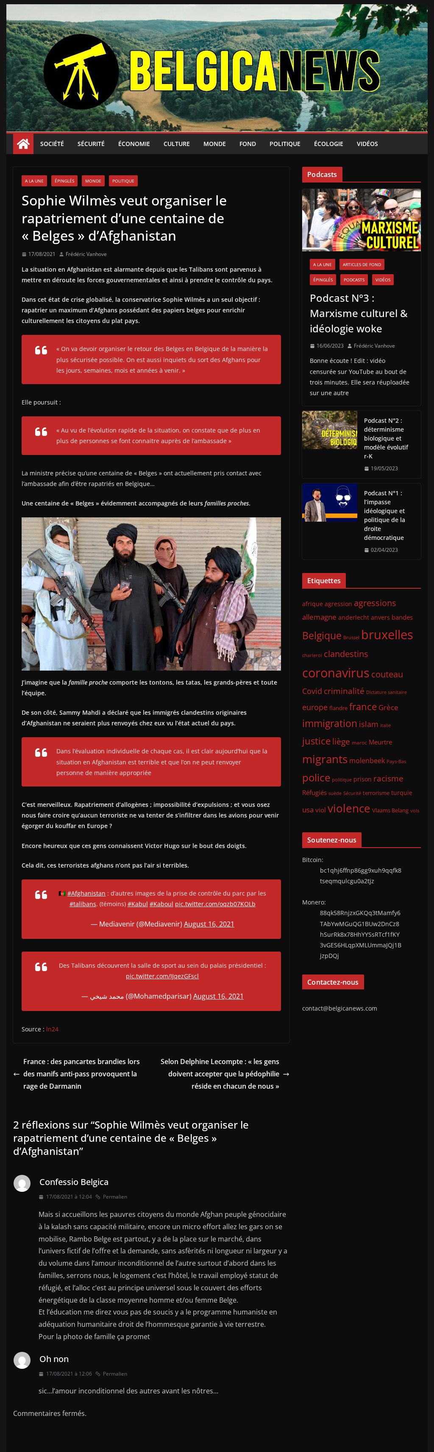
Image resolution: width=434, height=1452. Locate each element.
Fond (247, 144)
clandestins (346, 654)
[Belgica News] (216, 10)
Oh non (54, 1359)
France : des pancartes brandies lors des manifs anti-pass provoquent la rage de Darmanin (81, 1074)
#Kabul (138, 904)
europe (315, 707)
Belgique (322, 635)
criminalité (344, 691)
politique (342, 779)
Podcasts (354, 280)
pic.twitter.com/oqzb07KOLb (215, 904)
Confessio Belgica (73, 1182)
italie (385, 725)
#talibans (83, 904)
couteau (387, 674)
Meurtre (380, 742)
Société (52, 144)
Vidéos (367, 144)
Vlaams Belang (390, 810)
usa (308, 809)
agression (338, 604)
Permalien (115, 1196)
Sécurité (91, 144)
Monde (214, 144)
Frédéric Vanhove (86, 254)
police (316, 777)
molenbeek (367, 760)
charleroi (312, 655)
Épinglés (64, 181)
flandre (338, 708)
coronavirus (336, 672)
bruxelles (387, 634)
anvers (380, 617)
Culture (177, 144)
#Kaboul (161, 904)
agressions (375, 603)
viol (320, 810)
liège (341, 741)
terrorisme (376, 793)
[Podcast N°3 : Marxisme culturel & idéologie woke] (361, 220)
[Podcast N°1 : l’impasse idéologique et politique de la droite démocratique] (329, 521)
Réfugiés (314, 792)
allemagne (319, 617)
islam (368, 724)
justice (316, 741)
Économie (134, 144)
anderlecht (353, 617)
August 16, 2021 (209, 924)
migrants (325, 759)
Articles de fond (362, 264)
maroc (359, 742)
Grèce (388, 707)
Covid (312, 691)
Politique (285, 144)
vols (414, 810)
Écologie (328, 144)
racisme (388, 778)
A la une (34, 181)
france (363, 706)
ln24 (52, 1029)
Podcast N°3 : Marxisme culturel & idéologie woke (359, 313)
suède (335, 793)
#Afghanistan (86, 893)
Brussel (351, 637)
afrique (312, 604)
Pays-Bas (396, 761)
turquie (401, 793)
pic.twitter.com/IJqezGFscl (162, 976)
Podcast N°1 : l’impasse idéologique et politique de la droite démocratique (384, 515)
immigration (329, 723)
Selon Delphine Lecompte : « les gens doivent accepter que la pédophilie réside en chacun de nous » (220, 1074)
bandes (402, 617)
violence (349, 808)
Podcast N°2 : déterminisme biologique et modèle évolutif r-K (386, 438)
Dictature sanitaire (386, 692)
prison (362, 779)
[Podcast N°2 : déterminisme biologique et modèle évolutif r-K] (329, 444)
